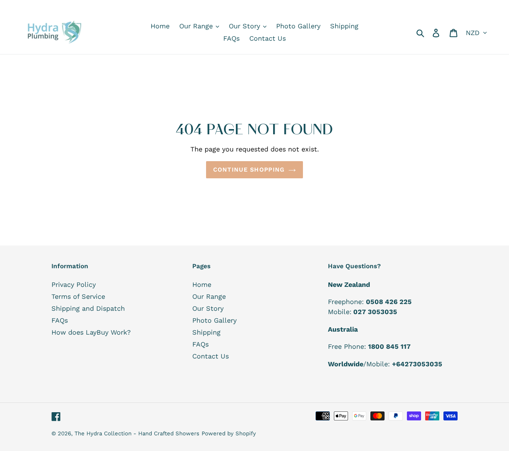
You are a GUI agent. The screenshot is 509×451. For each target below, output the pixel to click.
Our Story (208, 308)
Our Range (209, 296)
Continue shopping (249, 169)
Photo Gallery (214, 320)
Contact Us (210, 356)
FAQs (59, 320)
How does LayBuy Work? (91, 332)
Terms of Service (78, 296)
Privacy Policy (73, 284)
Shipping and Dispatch (88, 308)
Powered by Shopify (229, 433)
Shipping (206, 332)
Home (201, 284)
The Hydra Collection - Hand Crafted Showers (137, 433)
